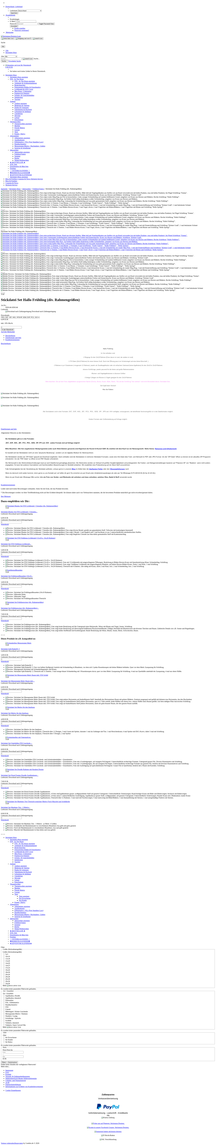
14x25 (7, 965)
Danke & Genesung (21, 107)
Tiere (16, 132)
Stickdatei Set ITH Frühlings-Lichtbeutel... (16, 544)
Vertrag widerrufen (7, 1143)
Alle (6, 50)
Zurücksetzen (12, 1062)
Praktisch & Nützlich (21, 93)
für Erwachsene (11, 1037)
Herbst (16, 158)
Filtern (4, 1062)
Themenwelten (15, 122)
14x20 (7, 963)
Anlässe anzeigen (20, 103)
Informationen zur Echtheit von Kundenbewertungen (24, 1087)
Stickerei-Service (37, 179)
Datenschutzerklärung (13, 1085)
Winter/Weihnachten (21, 160)
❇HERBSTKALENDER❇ (20, 173)
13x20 (7, 961)
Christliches (18, 114)
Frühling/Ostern (20, 154)
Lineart (7, 1009)
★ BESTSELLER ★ (17, 162)
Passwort (13, 24)
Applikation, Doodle (12, 996)
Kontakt (8, 1074)
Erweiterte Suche (15, 61)
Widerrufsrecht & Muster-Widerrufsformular (21, 1078)
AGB (7, 1082)
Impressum (9, 1070)
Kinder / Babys (19, 134)
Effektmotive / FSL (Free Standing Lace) (28, 142)
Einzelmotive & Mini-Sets (19, 166)
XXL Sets (13, 164)
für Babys (8, 1042)
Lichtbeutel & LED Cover (23, 89)
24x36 (7, 983)
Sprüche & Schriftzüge (22, 148)
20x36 (7, 981)
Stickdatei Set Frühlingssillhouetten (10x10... (17, 576)
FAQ (7, 1072)
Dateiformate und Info (13, 338)
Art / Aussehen (8, 993)
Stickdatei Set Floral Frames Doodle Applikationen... (19, 775)
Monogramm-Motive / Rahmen (16, 1014)
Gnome (17, 130)
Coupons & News (24, 179)
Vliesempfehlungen (117, 469)
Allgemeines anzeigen (22, 138)
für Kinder (9, 1040)
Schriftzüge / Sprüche (13, 1018)
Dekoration (9, 1000)
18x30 (7, 972)
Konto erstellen (19, 28)
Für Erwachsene (24, 898)
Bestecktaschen (19, 85)
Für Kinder (23, 900)
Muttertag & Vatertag (21, 105)
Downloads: (5, 315)
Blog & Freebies (11, 179)
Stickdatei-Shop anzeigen (19, 77)
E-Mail (12, 21)
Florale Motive (19, 128)
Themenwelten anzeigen (23, 124)
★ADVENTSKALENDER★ (21, 175)
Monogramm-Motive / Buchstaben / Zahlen (29, 146)
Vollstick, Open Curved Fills (15, 1025)
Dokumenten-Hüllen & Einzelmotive (27, 87)
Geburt (16, 118)
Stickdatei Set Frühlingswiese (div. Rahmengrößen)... (20, 608)
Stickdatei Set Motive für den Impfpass (14, 713)
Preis (5, 1050)
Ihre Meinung (6, 496)
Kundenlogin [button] (10, 15)
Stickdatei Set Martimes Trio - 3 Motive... (15, 807)
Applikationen (19, 140)
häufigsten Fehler (96, 469)
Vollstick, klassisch (12, 1023)
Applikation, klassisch (13, 998)
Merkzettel (9, 32)
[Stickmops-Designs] (11, 36)
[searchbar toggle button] (37, 38)
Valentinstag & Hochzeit (23, 110)
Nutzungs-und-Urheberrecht (166, 449)
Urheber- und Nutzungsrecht (15, 1080)
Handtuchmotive (20, 144)
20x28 (7, 977)
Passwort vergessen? (21, 30)
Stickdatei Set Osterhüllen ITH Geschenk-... (16, 743)
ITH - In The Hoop (17, 79)
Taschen (17, 99)
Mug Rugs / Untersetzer (22, 91)
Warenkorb (5, 524)
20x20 (7, 974)
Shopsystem (18, 1143)
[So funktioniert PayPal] (108, 1109)
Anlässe (13, 101)
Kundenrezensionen (12, 340)
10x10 (7, 956)
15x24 (7, 968)
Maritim (17, 126)
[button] (13, 7)
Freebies (13, 168)
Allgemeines (14, 136)
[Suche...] (27, 59)
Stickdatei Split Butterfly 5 (10, 649)
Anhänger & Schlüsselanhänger (25, 83)
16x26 (7, 970)
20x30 (7, 979)
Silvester (17, 116)
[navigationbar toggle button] (8, 38)
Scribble (8, 1021)
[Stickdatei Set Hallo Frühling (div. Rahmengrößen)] (20, 233)
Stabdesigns (18, 97)
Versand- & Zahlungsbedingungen (17, 1076)
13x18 (7, 959)
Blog (73, 469)
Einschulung (18, 120)
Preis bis (10, 1050)
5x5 (6, 954)
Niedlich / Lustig (11, 1016)
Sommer (17, 156)
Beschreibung (10, 336)
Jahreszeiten (14, 150)
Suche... (36, 59)
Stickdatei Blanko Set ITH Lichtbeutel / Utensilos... (19, 512)
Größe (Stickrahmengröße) (12, 952)
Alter (4, 1035)
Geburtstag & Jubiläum (22, 112)
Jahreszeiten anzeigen (22, 152)
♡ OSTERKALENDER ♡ (20, 171)
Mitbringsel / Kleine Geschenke (16, 1012)
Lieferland (14, 11)
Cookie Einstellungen (13, 1090)
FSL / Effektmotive (12, 1002)
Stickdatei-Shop (11, 53)
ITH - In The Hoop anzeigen (24, 81)
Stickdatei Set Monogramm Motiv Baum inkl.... (18, 681)
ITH (6, 1007)
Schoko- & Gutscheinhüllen (24, 95)
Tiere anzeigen (24, 896)
